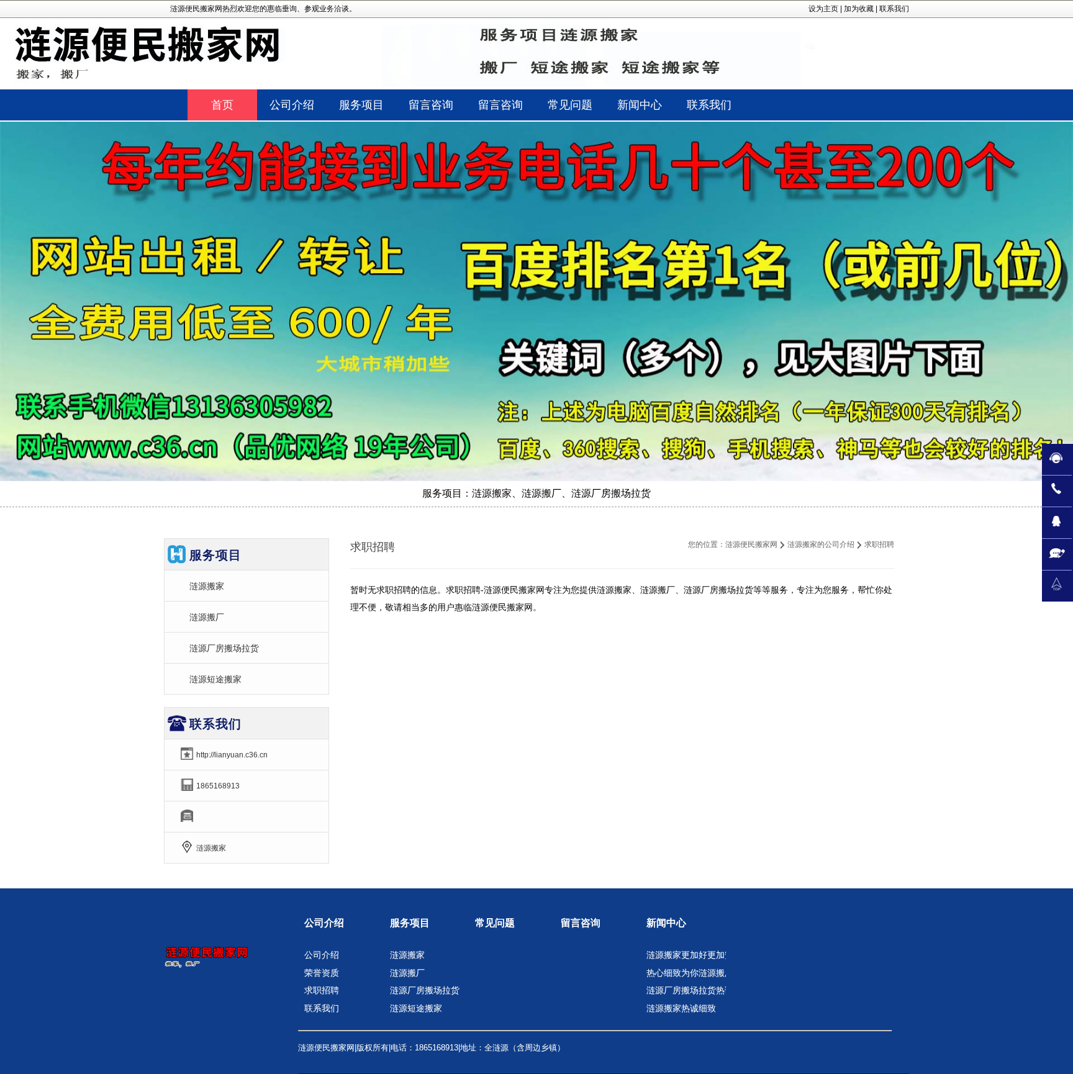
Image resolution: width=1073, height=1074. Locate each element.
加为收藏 (859, 8)
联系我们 (894, 8)
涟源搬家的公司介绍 (820, 544)
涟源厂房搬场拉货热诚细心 (698, 990)
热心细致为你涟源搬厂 (689, 973)
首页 (222, 105)
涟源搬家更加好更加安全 (694, 955)
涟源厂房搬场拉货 (224, 648)
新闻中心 (666, 923)
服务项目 (410, 923)
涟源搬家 (206, 586)
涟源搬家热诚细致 (681, 1008)
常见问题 (495, 923)
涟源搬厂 (206, 617)
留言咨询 (580, 923)
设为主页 (823, 8)
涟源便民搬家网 (751, 544)
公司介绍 (324, 923)
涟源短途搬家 (215, 679)
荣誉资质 (321, 973)
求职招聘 (321, 990)
